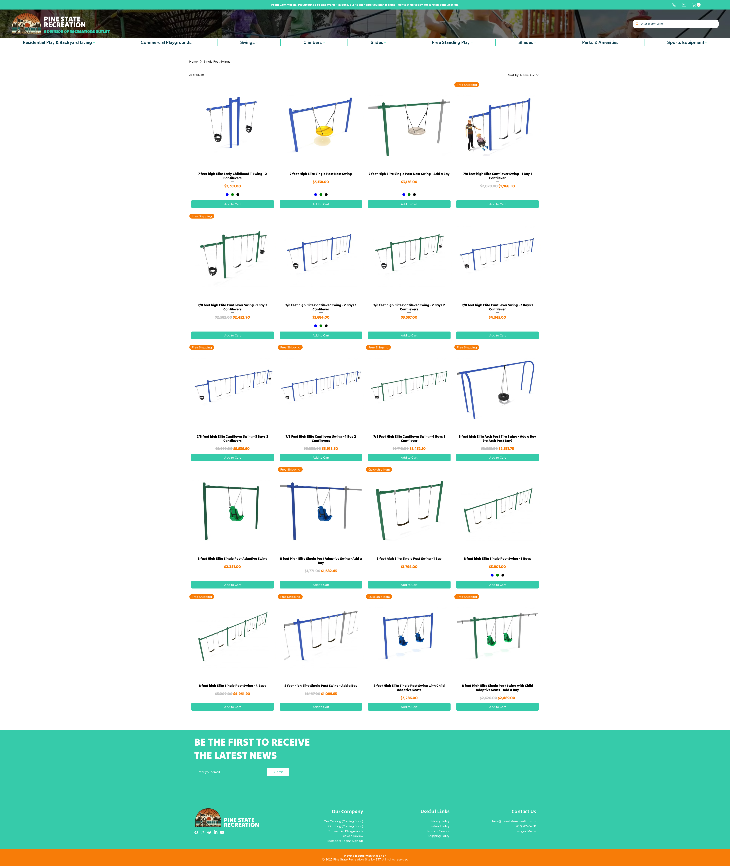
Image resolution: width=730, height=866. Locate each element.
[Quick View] (232, 125)
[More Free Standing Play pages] (472, 43)
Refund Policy (440, 826)
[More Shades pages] (535, 43)
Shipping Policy (439, 836)
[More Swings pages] (257, 43)
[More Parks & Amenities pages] (620, 43)
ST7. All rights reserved (392, 859)
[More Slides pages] (385, 43)
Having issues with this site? (365, 855)
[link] (696, 5)
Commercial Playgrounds (345, 831)
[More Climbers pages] (324, 43)
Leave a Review (352, 836)
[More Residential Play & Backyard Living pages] (94, 43)
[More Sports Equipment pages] (706, 43)
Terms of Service (438, 831)
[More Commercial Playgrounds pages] (193, 43)
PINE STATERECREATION (241, 822)
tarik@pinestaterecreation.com (514, 821)
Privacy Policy (440, 821)
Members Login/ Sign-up (345, 841)
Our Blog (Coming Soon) (345, 826)
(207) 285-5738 (525, 826)
